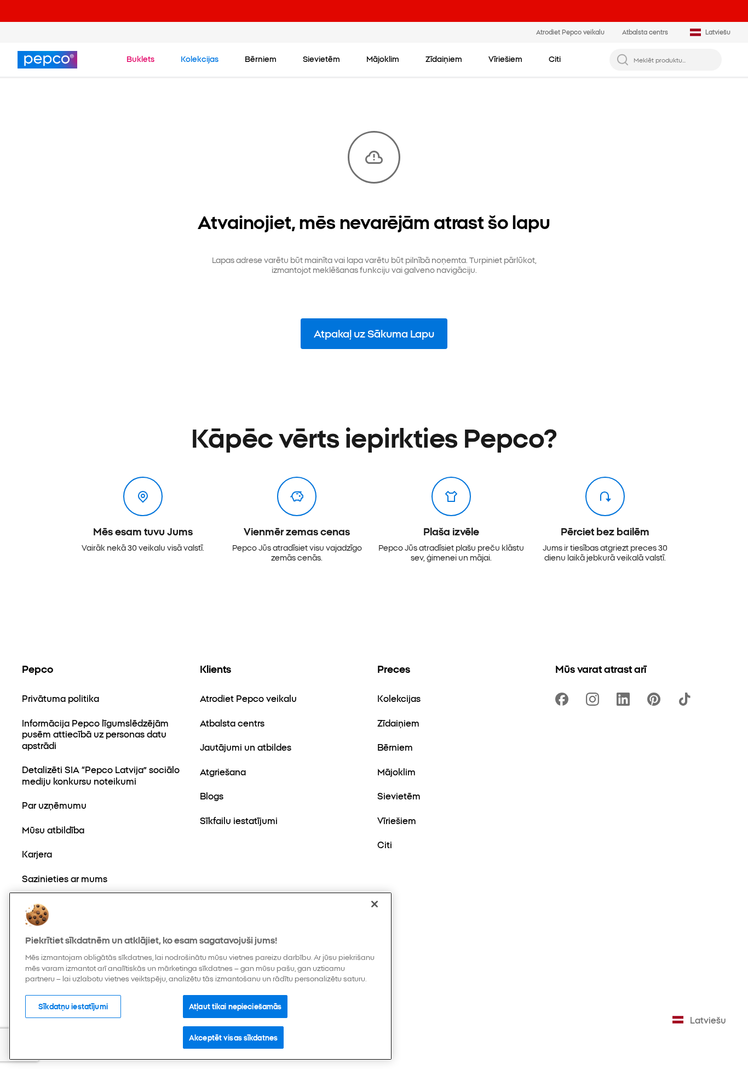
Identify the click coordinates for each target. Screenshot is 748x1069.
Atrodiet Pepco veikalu (570, 31)
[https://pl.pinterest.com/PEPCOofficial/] (656, 699)
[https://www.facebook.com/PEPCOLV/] (564, 699)
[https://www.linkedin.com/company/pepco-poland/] (625, 699)
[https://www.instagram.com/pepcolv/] (594, 699)
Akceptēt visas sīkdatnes (233, 1037)
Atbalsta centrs (645, 31)
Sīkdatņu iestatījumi (73, 1006)
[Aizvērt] (375, 904)
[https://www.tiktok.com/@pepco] (686, 699)
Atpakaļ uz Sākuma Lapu (374, 333)
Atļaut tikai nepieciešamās (235, 1006)
